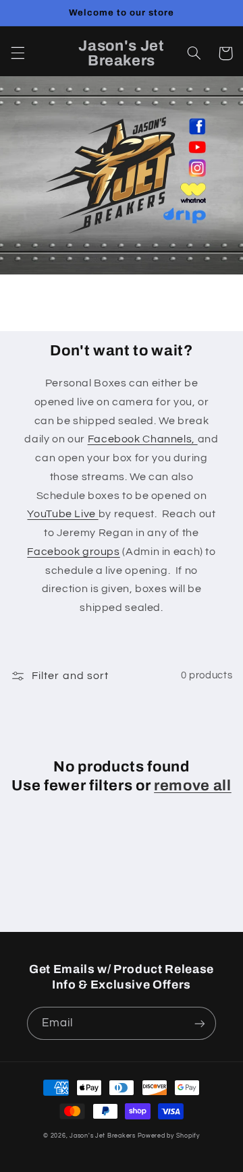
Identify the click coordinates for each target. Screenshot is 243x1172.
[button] (17, 53)
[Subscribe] (199, 1023)
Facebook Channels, (143, 439)
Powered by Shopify (169, 1136)
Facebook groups (73, 551)
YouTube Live (62, 513)
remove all (193, 786)
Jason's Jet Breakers (103, 1136)
